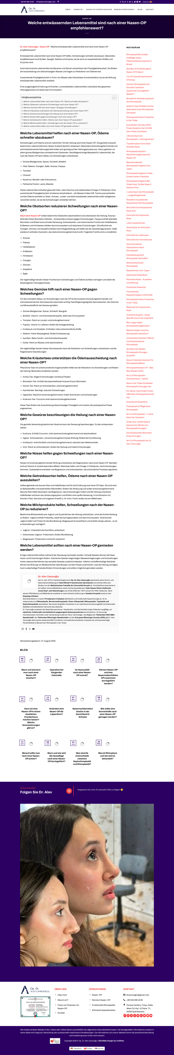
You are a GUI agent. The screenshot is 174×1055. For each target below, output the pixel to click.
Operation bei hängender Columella (56, 672)
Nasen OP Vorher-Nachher (99, 9)
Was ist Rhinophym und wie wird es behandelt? (107, 756)
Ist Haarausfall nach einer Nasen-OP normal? (82, 672)
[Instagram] (23, 629)
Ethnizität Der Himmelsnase (139, 240)
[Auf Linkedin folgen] (137, 2)
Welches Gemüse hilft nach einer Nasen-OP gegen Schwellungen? (50, 108)
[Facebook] (26, 629)
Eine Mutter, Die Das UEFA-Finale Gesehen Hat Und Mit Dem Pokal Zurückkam (139, 128)
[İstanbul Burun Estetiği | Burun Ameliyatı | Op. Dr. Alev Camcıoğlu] (58, 2)
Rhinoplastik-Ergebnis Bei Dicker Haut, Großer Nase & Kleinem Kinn (138, 184)
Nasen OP (78, 9)
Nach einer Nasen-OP (30, 216)
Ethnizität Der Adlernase (137, 235)
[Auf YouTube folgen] (139, 2)
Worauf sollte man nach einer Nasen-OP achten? (31, 756)
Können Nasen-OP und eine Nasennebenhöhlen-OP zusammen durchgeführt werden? (108, 677)
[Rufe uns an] (132, 2)
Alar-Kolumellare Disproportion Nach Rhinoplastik (135, 247)
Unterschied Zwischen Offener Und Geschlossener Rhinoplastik (140, 341)
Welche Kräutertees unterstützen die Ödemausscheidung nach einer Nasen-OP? (55, 111)
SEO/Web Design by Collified (111, 1041)
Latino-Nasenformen (135, 223)
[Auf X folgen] (127, 2)
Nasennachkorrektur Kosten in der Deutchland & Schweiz (82, 712)
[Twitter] (30, 629)
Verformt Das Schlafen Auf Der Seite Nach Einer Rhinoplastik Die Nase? (140, 109)
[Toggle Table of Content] (113, 98)
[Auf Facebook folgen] (120, 2)
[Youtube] (33, 629)
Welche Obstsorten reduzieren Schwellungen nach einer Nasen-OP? (51, 105)
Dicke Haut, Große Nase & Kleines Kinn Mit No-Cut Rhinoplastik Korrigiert (138, 425)
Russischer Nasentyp (136, 287)
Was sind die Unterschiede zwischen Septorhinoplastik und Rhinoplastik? (82, 758)
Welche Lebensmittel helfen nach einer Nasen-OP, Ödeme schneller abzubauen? (55, 101)
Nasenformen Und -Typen (138, 270)
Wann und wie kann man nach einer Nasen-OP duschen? (31, 674)
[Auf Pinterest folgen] (135, 2)
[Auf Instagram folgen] (122, 2)
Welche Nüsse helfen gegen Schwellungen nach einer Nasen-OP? (50, 117)
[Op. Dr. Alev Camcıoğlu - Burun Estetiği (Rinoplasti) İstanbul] (33, 9)
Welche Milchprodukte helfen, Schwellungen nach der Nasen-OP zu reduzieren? (55, 123)
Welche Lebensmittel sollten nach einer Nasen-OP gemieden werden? (51, 126)
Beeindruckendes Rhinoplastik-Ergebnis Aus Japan (138, 165)
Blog (140, 9)
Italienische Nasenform (136, 275)
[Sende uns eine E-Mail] (130, 2)
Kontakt (150, 9)
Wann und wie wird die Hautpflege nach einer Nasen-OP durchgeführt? (56, 757)
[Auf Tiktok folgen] (125, 2)
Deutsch (146, 2)
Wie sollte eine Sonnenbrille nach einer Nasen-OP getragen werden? (107, 712)
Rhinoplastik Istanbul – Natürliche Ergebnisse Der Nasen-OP (138, 154)
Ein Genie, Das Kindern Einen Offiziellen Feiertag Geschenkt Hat (140, 394)
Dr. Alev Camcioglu (29, 47)
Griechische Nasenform (137, 402)
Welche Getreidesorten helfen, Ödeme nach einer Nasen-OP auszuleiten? (52, 120)
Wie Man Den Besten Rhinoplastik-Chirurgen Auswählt (136, 352)
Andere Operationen (124, 9)
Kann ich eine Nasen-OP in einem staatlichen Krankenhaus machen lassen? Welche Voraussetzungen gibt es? (31, 718)
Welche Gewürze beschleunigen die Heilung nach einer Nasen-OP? (50, 114)
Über (67, 9)
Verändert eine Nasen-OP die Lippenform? (56, 711)
